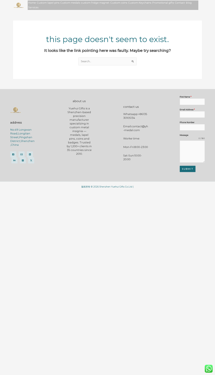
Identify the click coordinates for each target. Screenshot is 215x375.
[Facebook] (13, 154)
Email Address (187, 109)
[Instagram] (23, 160)
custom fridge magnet (95, 2)
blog (189, 2)
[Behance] (14, 160)
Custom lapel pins (48, 2)
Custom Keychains (139, 2)
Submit (187, 168)
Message (184, 135)
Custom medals (70, 2)
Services (33, 7)
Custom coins (118, 2)
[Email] (22, 154)
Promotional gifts (163, 2)
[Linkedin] (30, 154)
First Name (185, 97)
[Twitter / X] (31, 160)
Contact (180, 2)
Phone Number (187, 122)
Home (32, 2)
